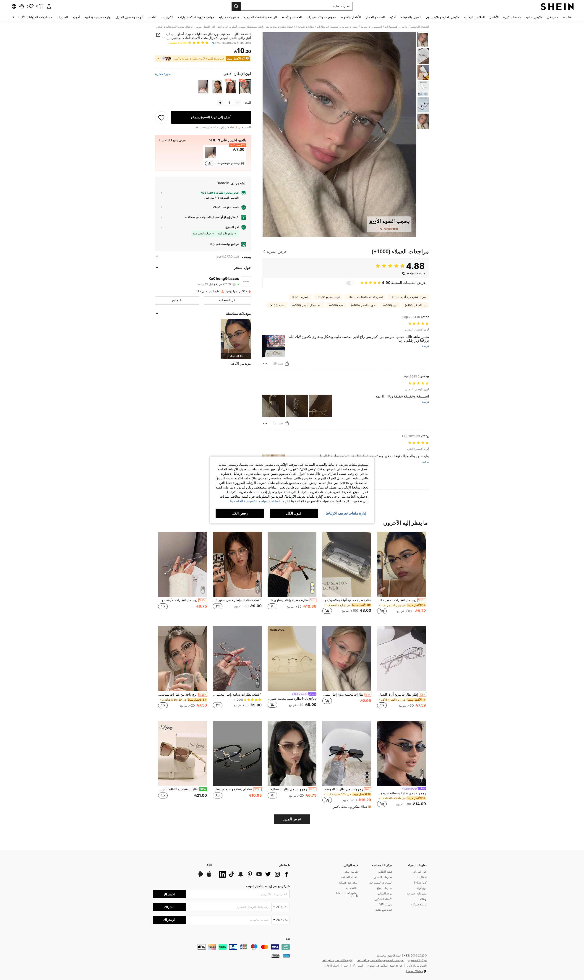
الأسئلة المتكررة (383, 899)
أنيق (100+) (390, 305)
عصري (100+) (300, 297)
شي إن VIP (385, 904)
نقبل (287, 939)
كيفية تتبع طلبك (383, 910)
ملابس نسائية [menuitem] (533, 17)
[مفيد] (286, 364)
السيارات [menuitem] (62, 17)
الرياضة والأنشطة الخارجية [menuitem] (260, 17)
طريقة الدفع (351, 871)
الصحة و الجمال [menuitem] (375, 17)
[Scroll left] (18, 17)
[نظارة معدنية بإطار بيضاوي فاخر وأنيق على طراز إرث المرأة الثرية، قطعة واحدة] (292, 564)
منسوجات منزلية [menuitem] (229, 17)
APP (209, 865)
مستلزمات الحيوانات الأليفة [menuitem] (35, 17)
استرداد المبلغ (384, 888)
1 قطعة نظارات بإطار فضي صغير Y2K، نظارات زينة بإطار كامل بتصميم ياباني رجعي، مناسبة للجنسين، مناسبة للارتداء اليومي (237, 600)
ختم (346, 965)
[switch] (350, 283)
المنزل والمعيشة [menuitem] (411, 17)
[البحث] (236, 6)
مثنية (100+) (277, 305)
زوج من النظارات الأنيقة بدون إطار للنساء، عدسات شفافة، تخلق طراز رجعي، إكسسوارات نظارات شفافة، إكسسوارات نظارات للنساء (182, 600)
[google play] (200, 876)
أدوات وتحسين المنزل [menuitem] (129, 17)
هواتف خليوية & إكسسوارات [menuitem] (196, 17)
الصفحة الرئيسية (419, 26)
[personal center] (49, 6)
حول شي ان (420, 871)
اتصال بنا (422, 877)
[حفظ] (161, 117)
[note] (351, 806)
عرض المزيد (292, 819)
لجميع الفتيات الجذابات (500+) (365, 297)
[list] (253, 874)
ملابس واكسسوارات (396, 26)
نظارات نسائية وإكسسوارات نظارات (337, 26)
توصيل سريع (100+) (328, 297)
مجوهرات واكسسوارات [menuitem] (321, 17)
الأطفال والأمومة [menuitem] (350, 17)
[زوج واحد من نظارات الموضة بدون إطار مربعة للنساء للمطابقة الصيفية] (346, 753)
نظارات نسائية (306, 26)
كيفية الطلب (385, 871)
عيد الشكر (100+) (415, 305)
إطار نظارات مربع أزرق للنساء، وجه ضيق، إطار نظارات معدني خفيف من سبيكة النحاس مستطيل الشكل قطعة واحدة (401, 694)
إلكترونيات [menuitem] (167, 17)
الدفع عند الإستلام (348, 882)
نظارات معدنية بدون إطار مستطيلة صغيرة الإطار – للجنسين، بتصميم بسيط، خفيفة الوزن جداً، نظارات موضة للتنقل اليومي (346, 694)
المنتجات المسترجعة (380, 882)
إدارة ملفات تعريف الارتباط (337, 960)
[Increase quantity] (220, 102)
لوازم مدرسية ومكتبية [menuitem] (97, 17)
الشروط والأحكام (417, 965)
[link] (40, 6)
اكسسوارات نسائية (371, 26)
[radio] (245, 86)
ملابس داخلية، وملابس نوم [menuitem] (442, 17)
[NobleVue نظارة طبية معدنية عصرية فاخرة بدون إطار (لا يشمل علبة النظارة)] (292, 658)
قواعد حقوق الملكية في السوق (385, 965)
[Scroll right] (13, 17)
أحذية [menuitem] (392, 17)
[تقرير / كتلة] (265, 364)
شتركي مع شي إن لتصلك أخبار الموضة (268, 886)
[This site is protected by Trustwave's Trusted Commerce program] (286, 955)
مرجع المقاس (384, 893)
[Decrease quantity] (238, 102)
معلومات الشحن (383, 877)
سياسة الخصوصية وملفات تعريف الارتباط (380, 960)
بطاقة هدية (352, 888)
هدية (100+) (336, 305)
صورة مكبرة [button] (163, 74)
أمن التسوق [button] (232, 227)
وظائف (423, 899)
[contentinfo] (221, 947)
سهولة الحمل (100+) (363, 305)
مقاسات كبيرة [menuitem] (512, 17)
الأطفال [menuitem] (494, 17)
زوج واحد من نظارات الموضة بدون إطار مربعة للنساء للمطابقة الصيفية (346, 789)
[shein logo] (557, 6)
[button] (21, 6)
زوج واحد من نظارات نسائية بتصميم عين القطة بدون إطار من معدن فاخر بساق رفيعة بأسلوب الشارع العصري (291, 789)
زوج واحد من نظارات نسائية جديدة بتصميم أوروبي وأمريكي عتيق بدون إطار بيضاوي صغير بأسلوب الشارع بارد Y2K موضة (401, 793)
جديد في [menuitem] (552, 17)
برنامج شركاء (419, 904)
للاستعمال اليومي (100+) (306, 305)
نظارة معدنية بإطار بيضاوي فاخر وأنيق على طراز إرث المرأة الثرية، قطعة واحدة (291, 600)
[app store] (209, 876)
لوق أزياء (422, 888)
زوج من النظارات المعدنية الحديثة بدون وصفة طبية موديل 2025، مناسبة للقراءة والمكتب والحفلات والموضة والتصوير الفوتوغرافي (401, 600)
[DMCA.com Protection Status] (275, 955)
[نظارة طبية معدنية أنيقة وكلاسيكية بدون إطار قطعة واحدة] (346, 564)
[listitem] (224, 156)
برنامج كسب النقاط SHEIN (347, 895)
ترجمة (425, 346)
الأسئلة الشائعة (349, 877)
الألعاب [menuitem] (152, 17)
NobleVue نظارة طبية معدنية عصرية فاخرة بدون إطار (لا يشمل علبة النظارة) (292, 698)
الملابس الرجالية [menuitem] (474, 17)
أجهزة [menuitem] (76, 17)
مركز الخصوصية (417, 960)
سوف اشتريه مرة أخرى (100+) (408, 297)
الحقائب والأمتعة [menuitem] (292, 17)
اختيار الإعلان (331, 965)
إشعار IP (358, 965)
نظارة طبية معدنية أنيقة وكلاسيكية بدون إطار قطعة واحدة (346, 600)
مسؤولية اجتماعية (417, 893)
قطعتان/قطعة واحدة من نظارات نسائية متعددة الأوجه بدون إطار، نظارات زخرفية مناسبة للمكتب (237, 789)
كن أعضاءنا (420, 882)
